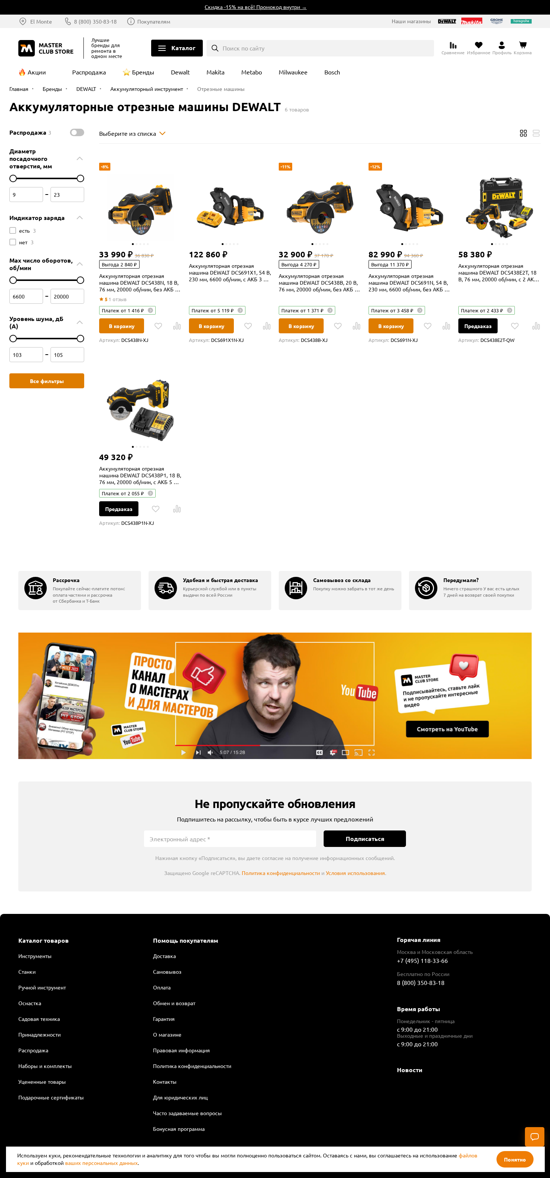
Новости (409, 1070)
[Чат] (534, 1137)
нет (26, 242)
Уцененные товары (42, 1081)
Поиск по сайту (244, 48)
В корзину (122, 325)
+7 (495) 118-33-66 (422, 960)
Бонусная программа (179, 1128)
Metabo (251, 72)
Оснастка (29, 1003)
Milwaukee (293, 72)
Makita (215, 72)
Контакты (165, 1081)
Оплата (162, 987)
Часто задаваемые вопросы (187, 1113)
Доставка (164, 955)
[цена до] (80, 178)
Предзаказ (478, 325)
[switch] (77, 132)
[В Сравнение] (176, 325)
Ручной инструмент (42, 987)
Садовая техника (39, 1018)
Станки (27, 971)
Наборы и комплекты (45, 1065)
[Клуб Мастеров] (47, 48)
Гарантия (164, 1018)
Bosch (332, 72)
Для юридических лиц (180, 1097)
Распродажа (89, 72)
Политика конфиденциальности (281, 872)
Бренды (143, 72)
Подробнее (275, 696)
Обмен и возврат (174, 1003)
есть (27, 230)
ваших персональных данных (101, 1162)
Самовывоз (167, 971)
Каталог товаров (43, 940)
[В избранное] (158, 325)
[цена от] (13, 178)
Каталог (183, 48)
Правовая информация (181, 1050)
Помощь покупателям (185, 940)
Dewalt (180, 72)
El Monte (41, 21)
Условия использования (355, 872)
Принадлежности (39, 1034)
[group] (79, 590)
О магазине (167, 1034)
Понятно (515, 1159)
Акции (37, 72)
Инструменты (35, 955)
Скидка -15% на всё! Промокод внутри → (240, 6)
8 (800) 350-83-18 (95, 21)
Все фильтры (47, 380)
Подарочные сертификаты (51, 1097)
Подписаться (365, 838)
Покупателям (153, 21)
